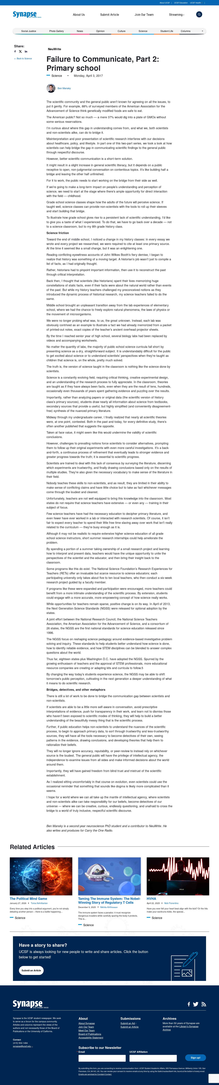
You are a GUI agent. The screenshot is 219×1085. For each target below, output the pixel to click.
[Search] (199, 14)
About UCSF (165, 2)
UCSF (195, 2)
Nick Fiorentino (171, 903)
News (80, 31)
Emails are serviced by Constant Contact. (95, 1074)
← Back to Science (23, 58)
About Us (79, 14)
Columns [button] (185, 31)
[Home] (28, 14)
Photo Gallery (56, 31)
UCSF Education (181, 2)
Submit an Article (31, 970)
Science (143, 31)
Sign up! (195, 1057)
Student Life (166, 31)
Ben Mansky (64, 88)
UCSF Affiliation (138, 1052)
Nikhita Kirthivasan (109, 907)
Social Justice (28, 31)
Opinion (100, 31)
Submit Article (109, 14)
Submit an (128, 1023)
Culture (121, 31)
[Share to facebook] (16, 51)
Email (82, 1052)
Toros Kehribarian (39, 903)
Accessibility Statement (91, 1037)
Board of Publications (90, 1034)
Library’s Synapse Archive (180, 1028)
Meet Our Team (87, 1030)
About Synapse (87, 1023)
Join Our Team (144, 14)
